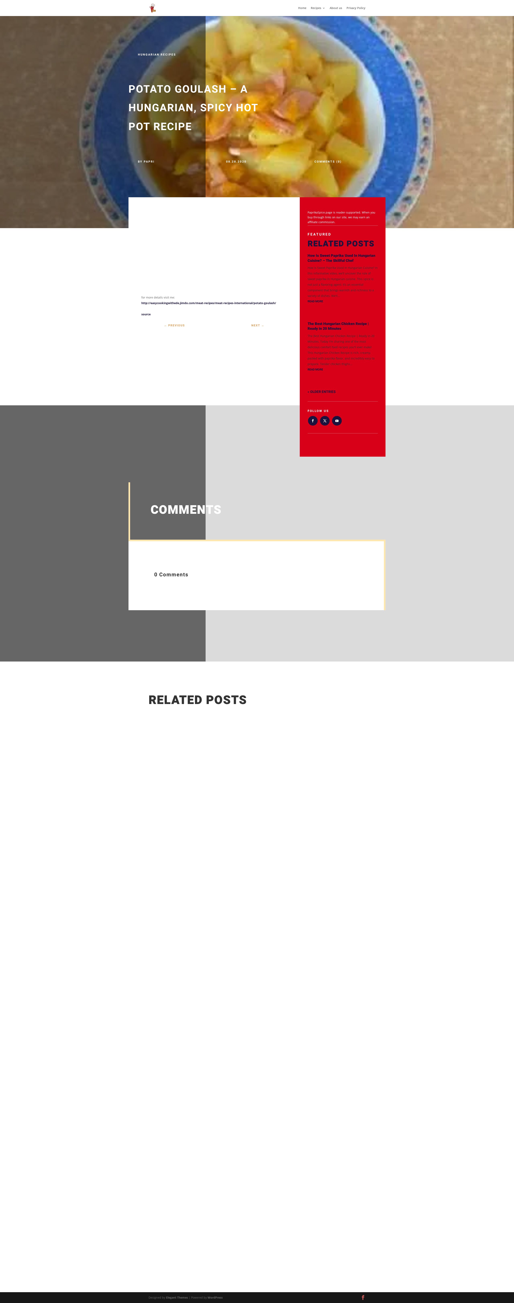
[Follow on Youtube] (337, 421)
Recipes (316, 8)
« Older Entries (322, 391)
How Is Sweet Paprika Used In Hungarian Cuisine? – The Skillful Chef (341, 258)
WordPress (215, 1297)
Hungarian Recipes (157, 55)
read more (315, 301)
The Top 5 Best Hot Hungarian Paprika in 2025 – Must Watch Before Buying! (215, 1210)
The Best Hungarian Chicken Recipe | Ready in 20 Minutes (338, 326)
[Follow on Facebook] (313, 421)
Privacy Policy (356, 8)
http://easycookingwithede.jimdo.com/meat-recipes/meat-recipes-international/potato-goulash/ (208, 303)
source (146, 314)
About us (336, 8)
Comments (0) (328, 162)
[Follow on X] (325, 421)
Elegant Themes (177, 1297)
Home (302, 8)
